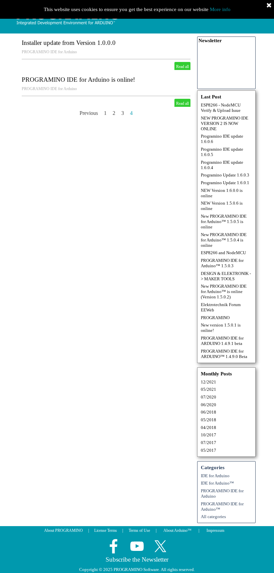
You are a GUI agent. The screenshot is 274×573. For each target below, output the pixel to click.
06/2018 (208, 412)
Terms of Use (139, 530)
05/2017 (208, 450)
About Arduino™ (177, 530)
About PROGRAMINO (63, 530)
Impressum (215, 530)
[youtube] (137, 546)
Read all (182, 66)
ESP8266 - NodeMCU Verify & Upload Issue (221, 107)
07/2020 (208, 397)
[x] (160, 546)
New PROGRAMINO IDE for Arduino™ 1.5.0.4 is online (224, 240)
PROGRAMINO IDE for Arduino (49, 52)
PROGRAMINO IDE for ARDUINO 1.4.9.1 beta (222, 341)
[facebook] (113, 546)
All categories (213, 516)
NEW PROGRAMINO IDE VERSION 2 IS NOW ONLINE (224, 123)
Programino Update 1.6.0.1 (225, 182)
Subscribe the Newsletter (137, 559)
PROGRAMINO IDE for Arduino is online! (78, 79)
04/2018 (208, 427)
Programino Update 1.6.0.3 (225, 174)
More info (220, 9)
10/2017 (208, 434)
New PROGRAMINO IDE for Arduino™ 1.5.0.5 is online (224, 221)
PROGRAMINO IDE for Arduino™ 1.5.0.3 (222, 263)
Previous (89, 113)
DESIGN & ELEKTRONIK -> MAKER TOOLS (226, 276)
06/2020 (208, 404)
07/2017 (208, 442)
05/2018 (208, 419)
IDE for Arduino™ (217, 483)
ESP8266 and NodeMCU (223, 252)
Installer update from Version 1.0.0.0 (69, 42)
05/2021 (208, 389)
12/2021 (208, 381)
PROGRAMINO (215, 317)
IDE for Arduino (215, 475)
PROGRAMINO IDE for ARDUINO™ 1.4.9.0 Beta (224, 354)
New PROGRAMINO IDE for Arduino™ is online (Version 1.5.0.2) (224, 291)
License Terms (105, 530)
